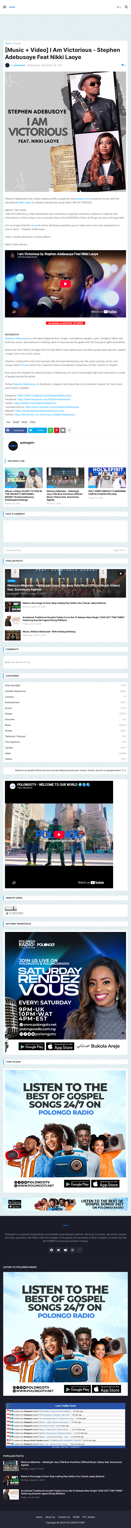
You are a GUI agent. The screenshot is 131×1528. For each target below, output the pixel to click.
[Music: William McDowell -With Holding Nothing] (13, 635)
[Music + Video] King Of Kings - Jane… (55, 1437)
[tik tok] (79, 1250)
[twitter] (58, 1250)
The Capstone (65, 742)
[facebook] (51, 1250)
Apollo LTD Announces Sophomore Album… (56, 1433)
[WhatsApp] (50, 430)
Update (65, 747)
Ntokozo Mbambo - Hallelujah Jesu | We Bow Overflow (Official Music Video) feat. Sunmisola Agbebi (64, 495)
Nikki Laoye (25, 202)
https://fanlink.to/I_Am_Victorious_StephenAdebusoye (44, 414)
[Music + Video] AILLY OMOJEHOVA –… (55, 1429)
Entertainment (65, 702)
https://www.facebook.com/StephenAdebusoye (43, 399)
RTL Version (89, 1517)
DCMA (76, 1517)
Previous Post (14, 550)
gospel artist (83, 198)
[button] (4, 7)
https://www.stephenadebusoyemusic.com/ (39, 410)
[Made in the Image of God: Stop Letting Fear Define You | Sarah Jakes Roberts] (13, 607)
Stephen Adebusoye (24, 384)
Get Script (55, 1447)
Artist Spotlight (65, 685)
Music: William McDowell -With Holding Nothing (49, 631)
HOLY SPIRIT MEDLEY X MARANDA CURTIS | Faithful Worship (107, 492)
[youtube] (65, 1250)
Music (24, 422)
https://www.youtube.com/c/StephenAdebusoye (52, 406)
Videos (65, 758)
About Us (50, 1517)
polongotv (27, 442)
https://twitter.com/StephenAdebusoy (35, 403)
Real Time (64, 1447)
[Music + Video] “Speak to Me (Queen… (55, 1422)
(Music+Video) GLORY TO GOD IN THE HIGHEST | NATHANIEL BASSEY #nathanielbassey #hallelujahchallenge (23, 495)
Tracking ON (74, 1447)
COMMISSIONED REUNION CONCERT (66, 1440)
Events (65, 708)
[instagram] (72, 1250)
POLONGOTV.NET (47, 1426)
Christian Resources (65, 691)
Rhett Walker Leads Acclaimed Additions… (56, 1411)
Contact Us (64, 1517)
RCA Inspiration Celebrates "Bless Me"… (55, 1415)
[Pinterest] (56, 430)
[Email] (63, 430)
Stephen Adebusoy (16, 338)
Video (32, 422)
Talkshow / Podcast (65, 736)
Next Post (119, 550)
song (34, 225)
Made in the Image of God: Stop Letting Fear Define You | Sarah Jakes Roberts (64, 603)
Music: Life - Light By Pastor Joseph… (54, 1444)
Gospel (17, 43)
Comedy (65, 696)
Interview (65, 719)
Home (8, 43)
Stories (65, 730)
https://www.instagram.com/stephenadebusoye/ (44, 395)
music (25, 365)
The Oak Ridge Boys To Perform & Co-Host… (57, 1418)
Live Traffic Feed (66, 1406)
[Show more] (69, 430)
